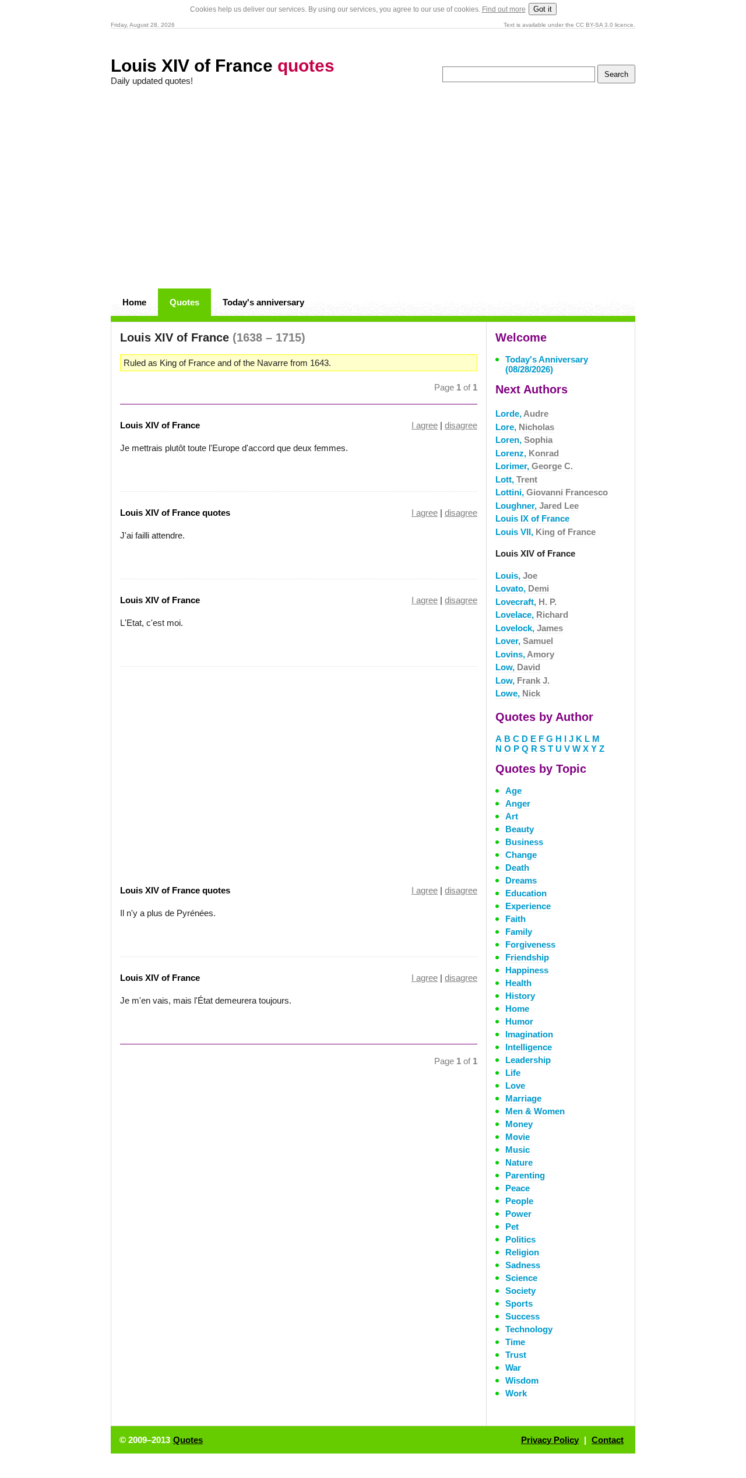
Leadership (528, 1060)
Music (517, 1150)
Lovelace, (531, 615)
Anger (517, 803)
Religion (522, 1252)
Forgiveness (530, 944)
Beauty (519, 829)
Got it (542, 9)
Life (512, 1073)
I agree (424, 425)
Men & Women (535, 1111)
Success (522, 1316)
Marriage (523, 1098)
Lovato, (522, 588)
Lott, (516, 479)
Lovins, (524, 654)
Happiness (526, 970)
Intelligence (528, 1047)
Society (520, 1291)
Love (515, 1085)
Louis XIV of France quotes (175, 513)
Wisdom (522, 1380)
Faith (515, 919)
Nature (519, 1162)
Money (519, 1124)
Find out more (504, 9)
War (513, 1368)
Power (518, 1214)
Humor (519, 1021)
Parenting (525, 1175)
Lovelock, (529, 628)
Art (511, 816)
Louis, (516, 575)
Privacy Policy (550, 1440)
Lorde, (521, 413)
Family (518, 932)
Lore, (524, 427)
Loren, (524, 440)
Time (515, 1342)
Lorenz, (527, 453)
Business (524, 842)
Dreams (521, 880)
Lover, (524, 641)
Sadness (522, 1265)
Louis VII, (545, 532)
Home (134, 302)
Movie (517, 1137)
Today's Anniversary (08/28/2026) (546, 364)
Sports (519, 1303)
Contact (608, 1440)
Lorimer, (534, 466)
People (519, 1201)
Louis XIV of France (223, 65)
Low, (517, 667)
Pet (512, 1226)
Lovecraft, (526, 602)
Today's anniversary (263, 302)
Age (513, 791)
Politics (520, 1239)
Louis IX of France (532, 518)
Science (521, 1278)
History (520, 996)
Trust (515, 1355)
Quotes (184, 302)
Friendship (527, 957)
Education (526, 893)
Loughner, (537, 506)
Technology (529, 1329)
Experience (528, 906)
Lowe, (517, 693)
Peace (517, 1188)
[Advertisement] (373, 187)
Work (516, 1393)
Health (518, 983)
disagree (461, 425)
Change (521, 855)
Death (517, 867)
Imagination (529, 1034)
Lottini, (551, 492)
